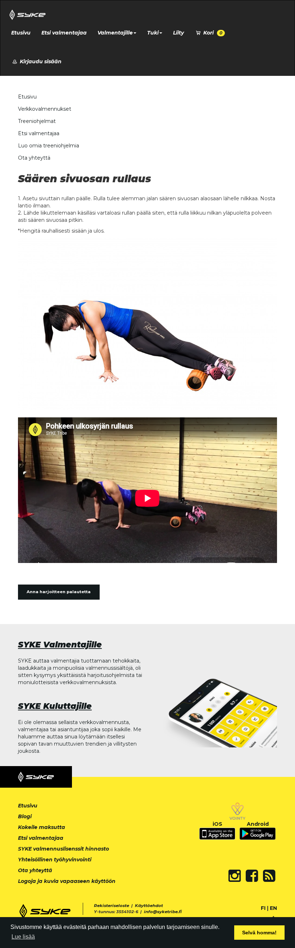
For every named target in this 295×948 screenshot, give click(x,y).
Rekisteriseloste (111, 905)
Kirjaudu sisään (40, 61)
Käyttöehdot (149, 905)
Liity (178, 32)
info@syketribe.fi (163, 911)
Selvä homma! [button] (259, 932)
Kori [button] (212, 32)
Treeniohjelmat (37, 121)
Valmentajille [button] (115, 32)
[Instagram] (234, 876)
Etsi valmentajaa (64, 32)
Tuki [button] (153, 32)
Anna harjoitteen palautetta (59, 591)
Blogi (25, 816)
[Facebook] (252, 876)
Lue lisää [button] (23, 937)
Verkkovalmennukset (44, 109)
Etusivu (21, 32)
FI (263, 908)
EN (273, 908)
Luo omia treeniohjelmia (48, 145)
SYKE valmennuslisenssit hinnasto (63, 849)
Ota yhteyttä (34, 158)
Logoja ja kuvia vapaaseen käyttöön (66, 881)
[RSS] (269, 876)
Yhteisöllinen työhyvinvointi (54, 859)
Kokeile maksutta (41, 827)
